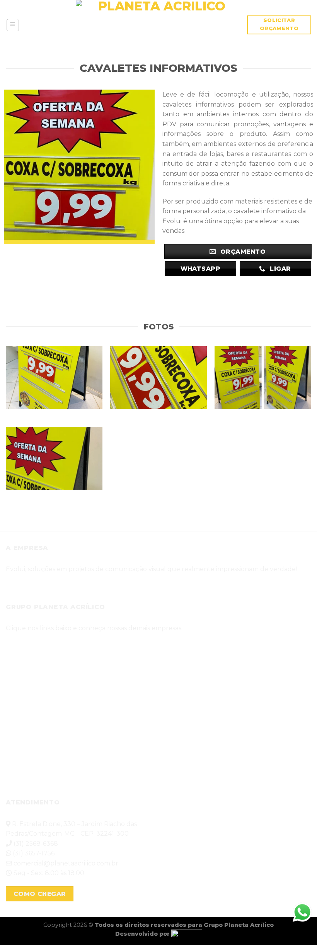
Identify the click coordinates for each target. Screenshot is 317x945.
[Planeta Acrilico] (158, 25)
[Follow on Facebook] (15, 583)
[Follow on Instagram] (33, 583)
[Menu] (13, 25)
